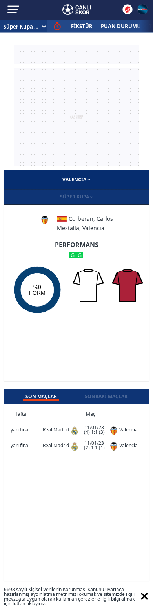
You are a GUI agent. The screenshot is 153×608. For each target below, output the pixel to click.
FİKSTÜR (82, 26)
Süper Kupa (75, 196)
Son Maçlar (41, 396)
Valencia (74, 179)
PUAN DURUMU (121, 26)
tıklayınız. (36, 603)
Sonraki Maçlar (106, 396)
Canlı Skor (76, 9)
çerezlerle (89, 598)
